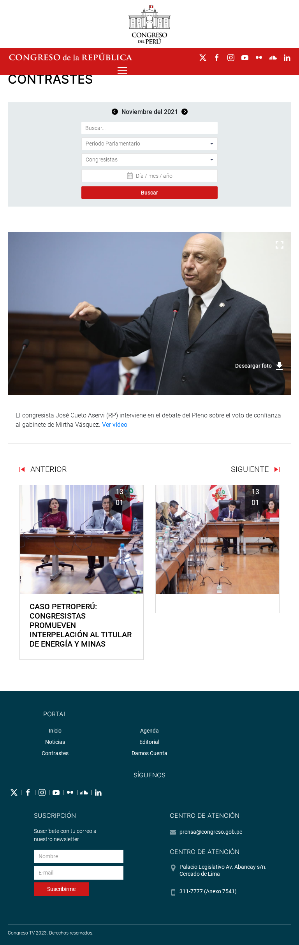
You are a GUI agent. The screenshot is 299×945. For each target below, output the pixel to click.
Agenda (149, 731)
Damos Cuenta (149, 753)
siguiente (251, 469)
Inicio (55, 731)
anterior (47, 469)
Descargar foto (253, 366)
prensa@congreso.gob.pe (210, 832)
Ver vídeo (114, 424)
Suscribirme (61, 889)
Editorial (149, 742)
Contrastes (55, 753)
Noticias (55, 742)
